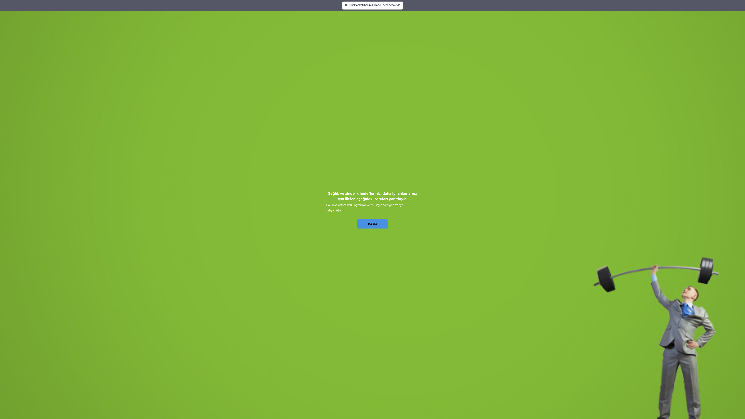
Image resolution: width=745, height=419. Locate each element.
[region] (372, 195)
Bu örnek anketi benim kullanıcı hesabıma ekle (372, 5)
